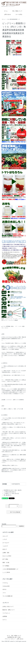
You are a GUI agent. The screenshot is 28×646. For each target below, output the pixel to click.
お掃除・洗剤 (6, 552)
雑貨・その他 (6, 562)
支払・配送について (17, 11)
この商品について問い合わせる (11, 493)
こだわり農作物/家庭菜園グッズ (13, 19)
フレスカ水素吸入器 (7, 596)
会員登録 (5, 616)
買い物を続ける (7, 495)
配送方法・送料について (9, 609)
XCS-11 (4, 589)
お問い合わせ (7, 14)
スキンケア (5, 536)
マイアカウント (6, 613)
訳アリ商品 (5, 559)
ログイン (5, 619)
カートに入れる (15, 512)
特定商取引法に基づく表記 (14, 637)
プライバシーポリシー (10, 638)
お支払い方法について (8, 606)
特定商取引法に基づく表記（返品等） (13, 490)
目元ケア (5, 549)
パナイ (4, 592)
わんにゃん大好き (7, 556)
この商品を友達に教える (10, 491)
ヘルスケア (5, 546)
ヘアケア (5, 539)
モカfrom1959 (6, 586)
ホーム (5, 11)
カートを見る (19, 14)
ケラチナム (5, 582)
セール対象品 (6, 565)
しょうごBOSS (6, 572)
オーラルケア (6, 542)
